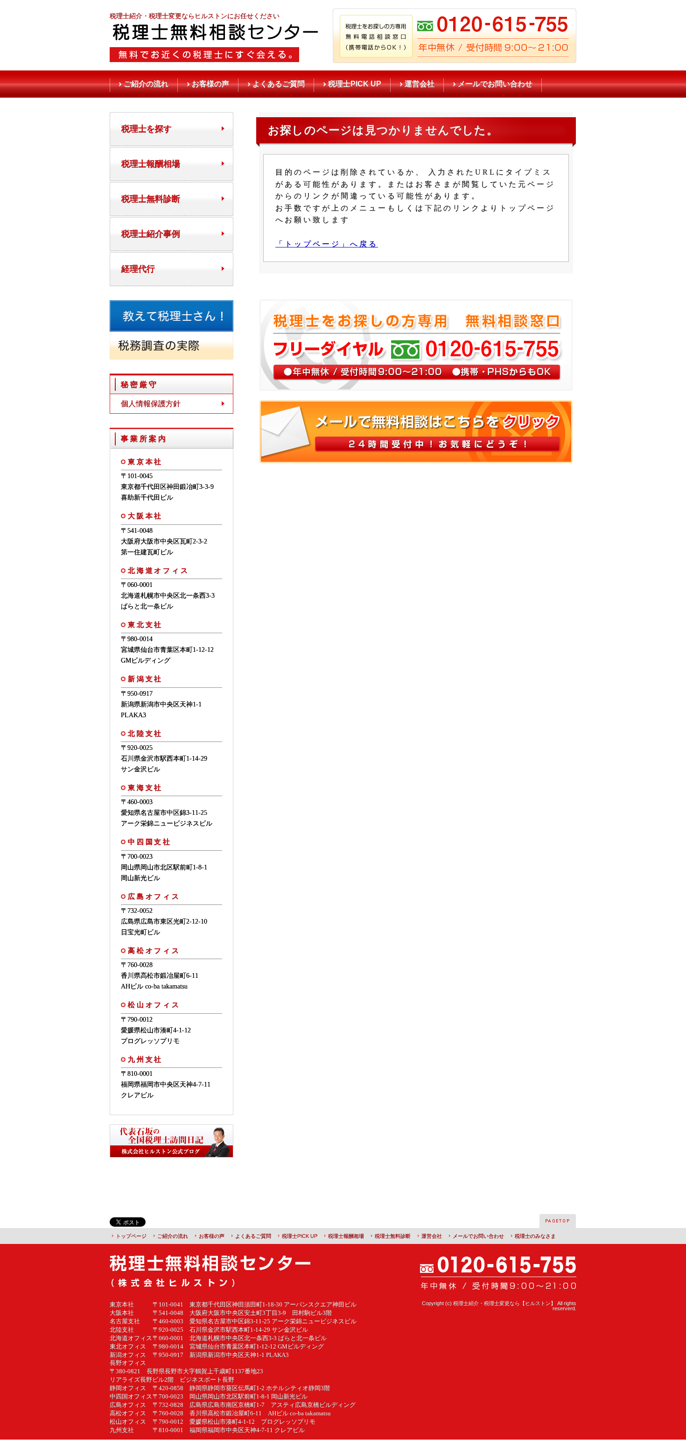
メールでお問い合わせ (495, 84)
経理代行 (138, 269)
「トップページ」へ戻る (326, 244)
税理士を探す (146, 129)
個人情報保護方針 (151, 404)
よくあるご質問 (278, 84)
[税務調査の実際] (171, 356)
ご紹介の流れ (146, 84)
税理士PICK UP (354, 84)
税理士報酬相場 (150, 164)
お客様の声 (210, 84)
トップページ (131, 1236)
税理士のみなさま (535, 1236)
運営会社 (419, 84)
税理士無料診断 (150, 199)
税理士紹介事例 (150, 234)
